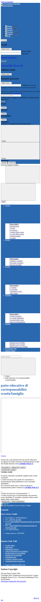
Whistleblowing (10, 557)
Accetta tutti (9, 470)
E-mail (24, 85)
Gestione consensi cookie (14, 559)
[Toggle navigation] (18, 192)
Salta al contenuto (7, 2)
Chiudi (4, 108)
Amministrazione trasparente (15, 561)
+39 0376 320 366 (14, 520)
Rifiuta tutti (18, 467)
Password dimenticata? (9, 57)
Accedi (4, 40)
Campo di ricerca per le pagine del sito (14, 354)
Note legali (9, 547)
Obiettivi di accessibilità (13, 555)
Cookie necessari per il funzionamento (14, 493)
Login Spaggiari (17, 93)
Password (25, 54)
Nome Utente (26, 51)
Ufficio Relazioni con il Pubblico (16, 551)
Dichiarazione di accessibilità (15, 553)
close (3, 202)
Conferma (12, 163)
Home (7, 376)
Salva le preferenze (18, 501)
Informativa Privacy (12, 549)
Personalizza (6, 467)
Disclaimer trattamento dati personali (13, 581)
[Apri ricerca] (23, 174)
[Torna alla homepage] (20, 165)
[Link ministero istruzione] (10, 4)
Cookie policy (10, 545)
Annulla (4, 163)
